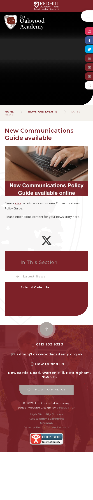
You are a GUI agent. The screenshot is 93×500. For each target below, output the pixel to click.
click (18, 203)
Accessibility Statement (46, 418)
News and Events (42, 111)
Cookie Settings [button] (57, 427)
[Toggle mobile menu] (87, 16)
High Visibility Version (46, 414)
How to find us (49, 364)
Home (9, 111)
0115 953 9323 (49, 344)
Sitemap (46, 423)
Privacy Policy (34, 427)
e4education (66, 407)
